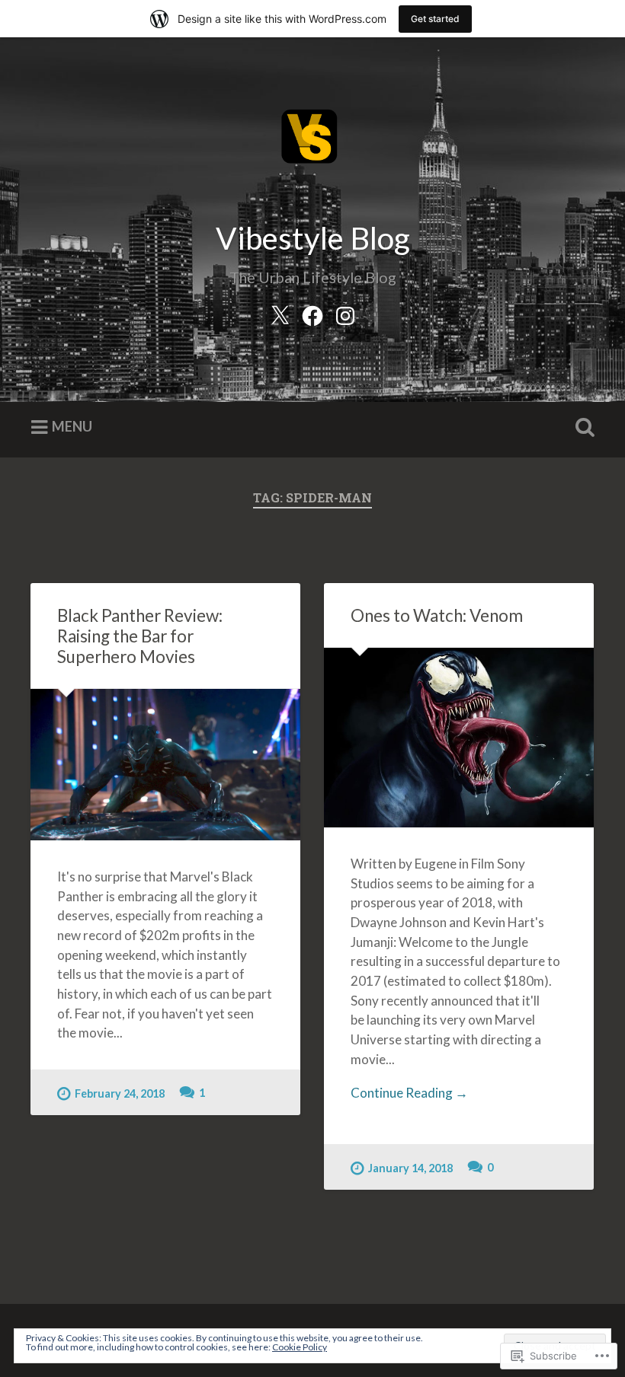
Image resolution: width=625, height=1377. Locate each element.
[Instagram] (345, 312)
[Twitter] (280, 312)
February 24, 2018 (120, 1093)
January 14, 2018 (410, 1168)
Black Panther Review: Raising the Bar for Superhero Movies (140, 636)
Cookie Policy (299, 1347)
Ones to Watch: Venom (437, 615)
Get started (435, 18)
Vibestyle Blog (313, 238)
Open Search (581, 428)
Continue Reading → (409, 1093)
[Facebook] (312, 312)
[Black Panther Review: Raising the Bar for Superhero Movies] (165, 764)
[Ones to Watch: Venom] (459, 737)
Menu (72, 426)
